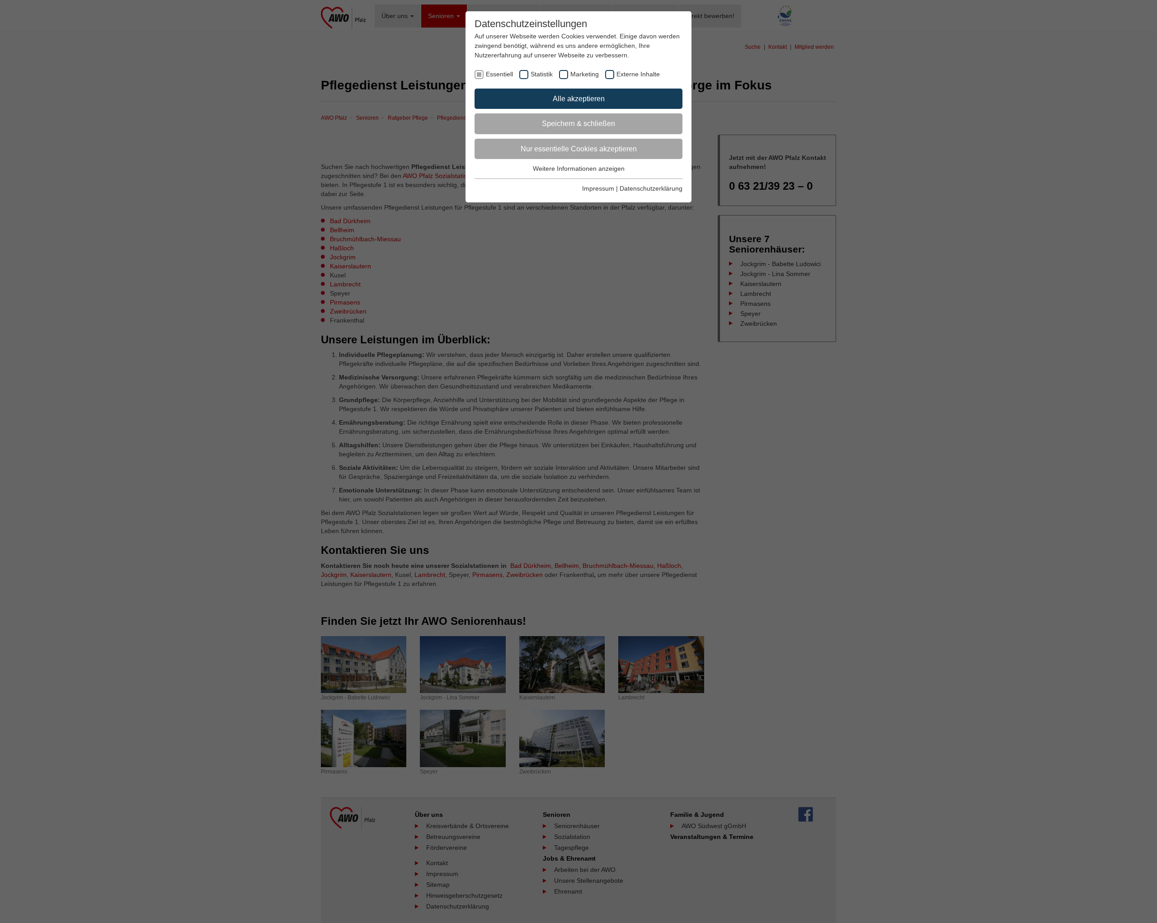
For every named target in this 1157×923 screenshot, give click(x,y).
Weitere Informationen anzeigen (579, 168)
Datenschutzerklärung (651, 188)
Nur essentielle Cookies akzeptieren (579, 149)
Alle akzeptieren (579, 99)
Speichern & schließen (578, 123)
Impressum (598, 188)
